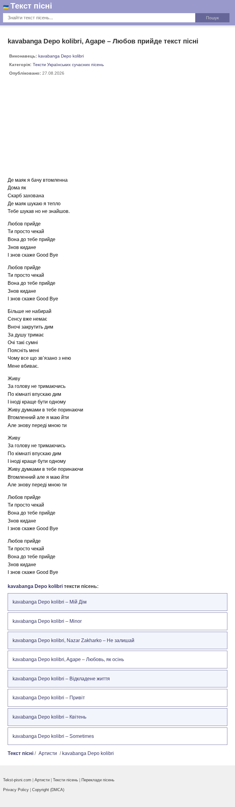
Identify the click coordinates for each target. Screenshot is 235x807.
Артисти (48, 753)
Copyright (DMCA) (48, 789)
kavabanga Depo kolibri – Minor (47, 621)
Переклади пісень (97, 780)
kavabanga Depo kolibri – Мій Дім (50, 601)
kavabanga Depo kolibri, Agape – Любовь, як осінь (68, 659)
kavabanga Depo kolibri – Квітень (49, 717)
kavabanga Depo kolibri (61, 56)
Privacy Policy (16, 789)
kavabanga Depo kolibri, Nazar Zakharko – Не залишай (73, 640)
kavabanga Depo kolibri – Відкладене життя (61, 678)
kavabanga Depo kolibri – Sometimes (53, 736)
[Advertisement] (117, 129)
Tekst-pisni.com (17, 780)
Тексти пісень (65, 780)
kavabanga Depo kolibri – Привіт (49, 697)
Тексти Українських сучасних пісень (68, 64)
